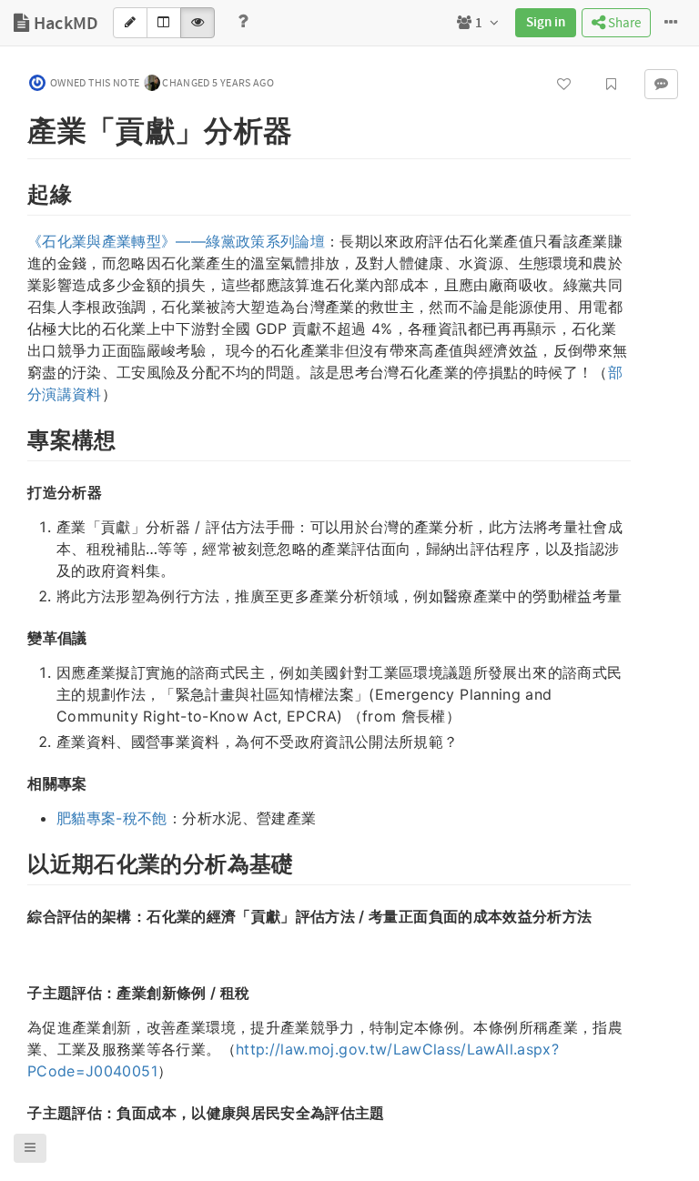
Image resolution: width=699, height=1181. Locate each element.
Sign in (545, 23)
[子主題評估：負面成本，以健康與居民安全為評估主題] (18, 1112)
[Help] (243, 22)
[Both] (164, 22)
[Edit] (130, 22)
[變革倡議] (18, 637)
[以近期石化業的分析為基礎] (18, 862)
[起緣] (18, 192)
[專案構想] (18, 438)
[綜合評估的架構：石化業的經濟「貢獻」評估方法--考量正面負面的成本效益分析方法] (18, 915)
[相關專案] (18, 782)
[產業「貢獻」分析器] (18, 127)
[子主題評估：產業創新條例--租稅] (18, 992)
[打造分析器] (18, 491)
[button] (30, 1148)
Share (623, 23)
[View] (197, 22)
